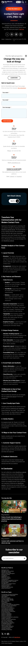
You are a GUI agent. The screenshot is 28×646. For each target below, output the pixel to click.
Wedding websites (6, 629)
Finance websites (6, 615)
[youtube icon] (5, 634)
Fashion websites (6, 613)
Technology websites (7, 626)
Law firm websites (6, 620)
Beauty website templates (8, 605)
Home (3, 39)
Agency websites (6, 603)
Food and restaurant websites (9, 617)
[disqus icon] (12, 34)
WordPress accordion (7, 571)
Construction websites (8, 608)
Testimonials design (7, 587)
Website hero (5, 570)
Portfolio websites (6, 624)
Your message (6, 107)
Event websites (5, 612)
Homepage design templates (9, 594)
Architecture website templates (10, 604)
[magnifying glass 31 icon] (16, 34)
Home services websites (8, 619)
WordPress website (9, 240)
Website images (6, 578)
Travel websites (5, 628)
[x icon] (7, 34)
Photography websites (7, 623)
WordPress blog (6, 572)
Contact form (8, 39)
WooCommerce (5, 588)
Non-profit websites (7, 621)
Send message (7, 121)
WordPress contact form (8, 583)
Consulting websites (7, 609)
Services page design (7, 600)
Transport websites (7, 627)
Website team (5, 586)
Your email (5, 100)
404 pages (4, 596)
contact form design (11, 396)
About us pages (5, 598)
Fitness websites (6, 616)
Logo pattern (5, 579)
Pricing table (4, 582)
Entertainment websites (8, 611)
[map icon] (8, 634)
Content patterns (6, 585)
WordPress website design (8, 229)
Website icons (5, 577)
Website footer (5, 574)
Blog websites (5, 601)
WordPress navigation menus (9, 580)
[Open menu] (25, 2)
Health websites (6, 618)
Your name (5, 92)
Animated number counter (8, 581)
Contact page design (7, 599)
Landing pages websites (8, 595)
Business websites (6, 607)
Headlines (4, 575)
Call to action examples (8, 573)
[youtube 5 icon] (21, 34)
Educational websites (7, 610)
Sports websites (6, 625)
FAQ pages (4, 602)
